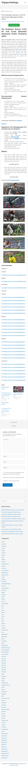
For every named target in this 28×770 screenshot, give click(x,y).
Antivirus (4, 552)
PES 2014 (4, 658)
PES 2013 (4, 656)
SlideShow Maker (5, 709)
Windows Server (5, 753)
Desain (3, 577)
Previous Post (14, 422)
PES (17, 49)
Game (3, 610)
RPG (3, 696)
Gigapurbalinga (9, 2)
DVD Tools (4, 590)
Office (3, 643)
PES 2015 (4, 660)
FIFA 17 (3, 597)
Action (3, 541)
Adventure (4, 546)
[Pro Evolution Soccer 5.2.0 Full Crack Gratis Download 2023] (7, 405)
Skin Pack (4, 707)
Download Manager (6, 583)
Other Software (5, 652)
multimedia (4, 641)
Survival (3, 718)
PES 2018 (4, 667)
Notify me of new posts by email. (11, 480)
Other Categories (5, 649)
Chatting (3, 566)
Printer (3, 680)
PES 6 (3, 674)
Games (12, 21)
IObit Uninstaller (15, 136)
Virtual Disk (4, 738)
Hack (3, 614)
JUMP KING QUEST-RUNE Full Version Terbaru (12, 533)
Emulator (4, 594)
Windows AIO (5, 751)
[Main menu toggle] (25, 2)
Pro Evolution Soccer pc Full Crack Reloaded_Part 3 (13, 303)
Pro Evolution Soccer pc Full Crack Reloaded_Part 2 (13, 300)
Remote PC (4, 691)
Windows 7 (4, 744)
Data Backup (4, 572)
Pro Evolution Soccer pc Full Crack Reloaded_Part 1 (13, 297)
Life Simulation (5, 630)
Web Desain (4, 740)
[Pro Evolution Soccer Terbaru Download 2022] (18, 389)
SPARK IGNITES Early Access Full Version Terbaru (13, 509)
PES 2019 (4, 669)
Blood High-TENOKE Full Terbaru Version (11, 516)
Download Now (14, 25)
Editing (3, 592)
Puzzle (3, 687)
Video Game (4, 735)
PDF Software (5, 654)
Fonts (3, 605)
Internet (3, 623)
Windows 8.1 (4, 749)
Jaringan (3, 627)
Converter (4, 568)
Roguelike (4, 694)
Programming (5, 682)
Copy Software (5, 570)
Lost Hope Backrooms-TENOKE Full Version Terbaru (13, 518)
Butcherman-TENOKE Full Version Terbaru (11, 514)
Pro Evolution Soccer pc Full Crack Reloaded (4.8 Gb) (14, 275)
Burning (3, 561)
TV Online (4, 727)
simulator (4, 705)
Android (3, 548)
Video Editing (4, 733)
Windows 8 (4, 746)
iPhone (3, 625)
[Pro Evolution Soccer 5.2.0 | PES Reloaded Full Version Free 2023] (7, 389)
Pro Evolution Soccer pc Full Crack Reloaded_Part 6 (13, 313)
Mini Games (4, 636)
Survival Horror (5, 720)
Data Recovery (5, 574)
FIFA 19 (3, 601)
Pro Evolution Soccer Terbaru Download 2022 (18, 394)
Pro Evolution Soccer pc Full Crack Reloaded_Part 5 (13, 310)
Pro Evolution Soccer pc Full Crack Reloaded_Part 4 (13, 306)
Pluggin (3, 678)
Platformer (4, 676)
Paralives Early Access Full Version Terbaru (11, 529)
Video (3, 731)
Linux (3, 632)
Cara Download (5, 563)
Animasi (3, 550)
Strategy (4, 716)
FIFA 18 (3, 599)
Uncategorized (5, 729)
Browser (3, 559)
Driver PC (4, 585)
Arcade (3, 555)
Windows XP (4, 757)
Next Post (14, 425)
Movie (3, 638)
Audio (3, 557)
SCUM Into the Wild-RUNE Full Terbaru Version (12, 531)
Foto (3, 608)
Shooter (3, 700)
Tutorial (3, 724)
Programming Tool (6, 685)
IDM (2, 619)
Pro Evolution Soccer (14, 180)
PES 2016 (17, 21)
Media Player (5, 634)
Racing (3, 689)
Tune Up (3, 722)
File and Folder (5, 603)
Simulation (4, 702)
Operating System (6, 647)
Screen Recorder (5, 698)
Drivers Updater (5, 588)
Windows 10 (4, 742)
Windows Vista (5, 755)
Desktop (3, 579)
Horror (3, 616)
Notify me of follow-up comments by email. (14, 477)
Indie (3, 621)
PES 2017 (4, 665)
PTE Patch (19, 120)
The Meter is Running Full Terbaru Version (11, 512)
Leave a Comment (6, 21)
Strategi (3, 713)
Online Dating (5, 645)
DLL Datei (4, 581)
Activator (4, 544)
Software (4, 711)
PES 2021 (4, 671)
